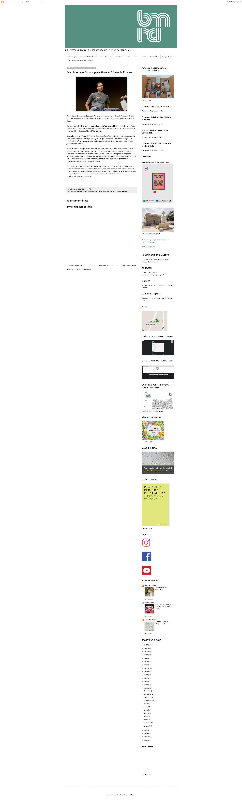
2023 (146, 655)
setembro (147, 700)
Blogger (132, 795)
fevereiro (147, 723)
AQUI (161, 111)
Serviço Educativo (167, 57)
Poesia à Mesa (154, 57)
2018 (146, 671)
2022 (146, 658)
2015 (146, 681)
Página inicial (103, 265)
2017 (146, 675)
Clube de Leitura (106, 57)
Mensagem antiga (129, 265)
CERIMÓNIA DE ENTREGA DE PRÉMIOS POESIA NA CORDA (163, 607)
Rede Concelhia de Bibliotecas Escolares (80, 60)
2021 (146, 661)
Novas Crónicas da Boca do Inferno (101, 191)
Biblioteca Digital (72, 57)
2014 (146, 685)
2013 (146, 688)
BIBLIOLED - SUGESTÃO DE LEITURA (155, 162)
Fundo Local (118, 57)
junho (146, 710)
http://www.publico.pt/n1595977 (83, 176)
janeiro (146, 726)
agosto (146, 704)
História (128, 57)
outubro (147, 697)
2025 (146, 648)
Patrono (144, 57)
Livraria (136, 57)
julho (146, 707)
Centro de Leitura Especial (88, 57)
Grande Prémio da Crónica (82, 191)
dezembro (147, 691)
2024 (146, 652)
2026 (146, 645)
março (146, 720)
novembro (148, 694)
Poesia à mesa (149, 603)
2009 (146, 740)
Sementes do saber (151, 620)
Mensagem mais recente (75, 265)
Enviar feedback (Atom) (83, 269)
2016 (146, 678)
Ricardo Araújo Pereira (120, 191)
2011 (146, 733)
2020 (146, 665)
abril (145, 716)
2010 (146, 737)
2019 (146, 668)
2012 (146, 730)
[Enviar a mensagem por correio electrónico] (89, 189)
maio (146, 713)
